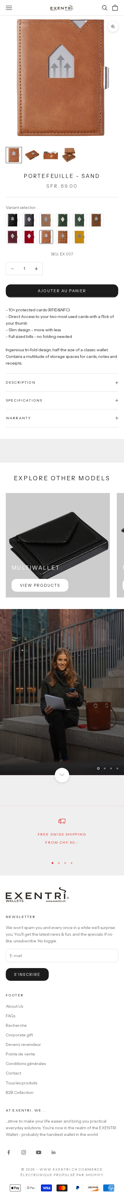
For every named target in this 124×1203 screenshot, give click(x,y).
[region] (62, 692)
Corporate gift (19, 1035)
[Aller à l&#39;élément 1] (14, 155)
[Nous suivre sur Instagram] (24, 1152)
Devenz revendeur (23, 1044)
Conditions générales (26, 1063)
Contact (13, 1073)
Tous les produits (21, 1083)
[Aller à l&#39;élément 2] (32, 155)
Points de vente (20, 1054)
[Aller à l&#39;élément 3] (51, 155)
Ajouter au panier (62, 290)
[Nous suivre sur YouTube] (39, 1152)
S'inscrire (27, 974)
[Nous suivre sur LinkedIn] (54, 1152)
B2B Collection (19, 1092)
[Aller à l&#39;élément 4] (69, 155)
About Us (14, 1006)
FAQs (10, 1015)
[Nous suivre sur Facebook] (9, 1152)
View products (40, 585)
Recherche (16, 1025)
